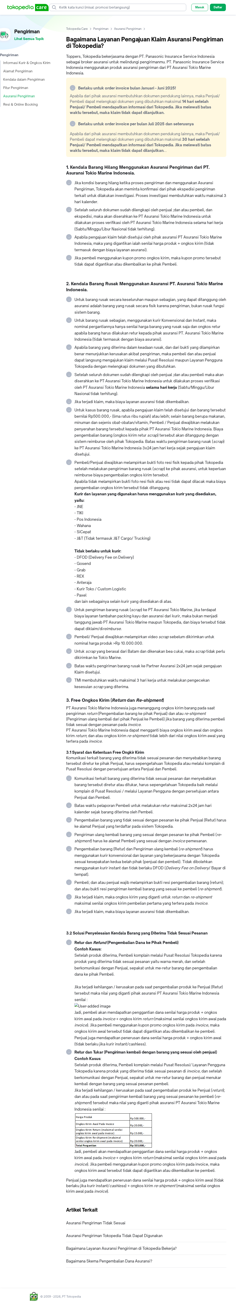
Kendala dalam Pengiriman (24, 79)
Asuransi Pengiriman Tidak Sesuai (95, 1223)
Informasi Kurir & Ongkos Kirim (26, 63)
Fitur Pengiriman (15, 88)
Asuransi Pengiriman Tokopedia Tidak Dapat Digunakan (114, 1235)
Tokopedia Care (77, 29)
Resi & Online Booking (20, 104)
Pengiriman (101, 29)
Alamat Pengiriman (17, 71)
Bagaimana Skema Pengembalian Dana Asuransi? (109, 1261)
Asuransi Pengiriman (19, 96)
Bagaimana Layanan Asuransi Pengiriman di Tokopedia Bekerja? (121, 1248)
